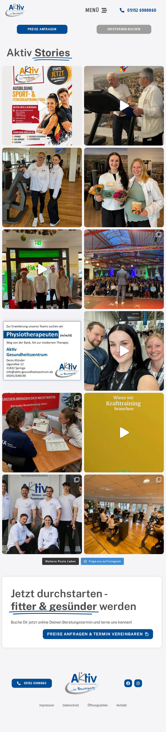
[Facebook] (128, 683)
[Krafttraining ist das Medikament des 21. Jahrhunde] (124, 432)
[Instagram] (138, 683)
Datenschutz (71, 705)
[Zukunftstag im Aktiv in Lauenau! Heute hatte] (42, 432)
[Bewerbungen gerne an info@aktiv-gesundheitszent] (42, 351)
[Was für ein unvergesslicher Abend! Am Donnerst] (124, 269)
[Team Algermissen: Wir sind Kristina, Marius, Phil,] (42, 514)
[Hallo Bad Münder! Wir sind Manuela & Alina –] (42, 187)
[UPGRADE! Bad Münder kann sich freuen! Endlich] (124, 514)
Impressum (46, 705)
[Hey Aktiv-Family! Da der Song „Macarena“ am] (42, 269)
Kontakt (122, 705)
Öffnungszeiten (98, 705)
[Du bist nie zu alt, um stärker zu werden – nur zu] (124, 106)
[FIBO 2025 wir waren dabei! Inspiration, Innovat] (124, 351)
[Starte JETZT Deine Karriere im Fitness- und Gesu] (42, 106)
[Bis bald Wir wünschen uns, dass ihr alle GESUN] (124, 187)
